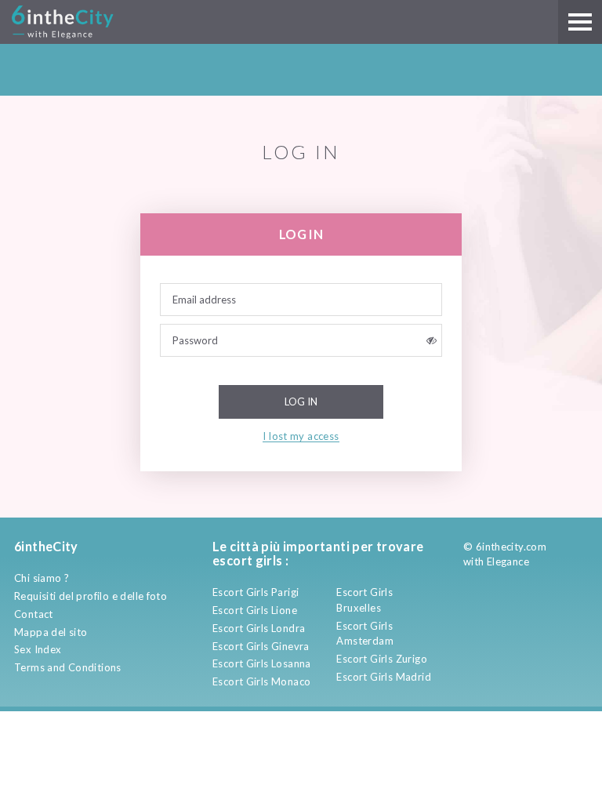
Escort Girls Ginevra (261, 646)
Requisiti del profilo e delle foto (90, 596)
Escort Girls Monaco (261, 681)
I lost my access (301, 436)
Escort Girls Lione (254, 610)
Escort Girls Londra (258, 628)
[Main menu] (580, 22)
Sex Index (38, 649)
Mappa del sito (50, 632)
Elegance (508, 561)
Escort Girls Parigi (255, 592)
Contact (33, 614)
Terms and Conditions (67, 667)
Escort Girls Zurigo (381, 658)
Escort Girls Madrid (383, 676)
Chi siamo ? (41, 578)
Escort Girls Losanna (261, 663)
